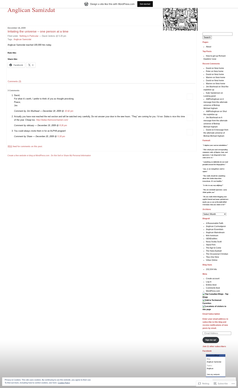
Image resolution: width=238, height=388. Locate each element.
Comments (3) (14, 81)
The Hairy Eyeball (214, 251)
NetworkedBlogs (212, 355)
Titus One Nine (212, 257)
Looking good (210, 96)
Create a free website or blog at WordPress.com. (28, 155)
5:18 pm (61, 136)
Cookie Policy (64, 383)
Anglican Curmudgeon (216, 226)
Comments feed (213, 288)
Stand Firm (210, 245)
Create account (212, 279)
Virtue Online (211, 260)
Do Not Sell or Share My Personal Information (71, 155)
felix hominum (212, 236)
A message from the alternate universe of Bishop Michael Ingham (216, 133)
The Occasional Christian (217, 254)
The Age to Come (213, 248)
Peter (208, 71)
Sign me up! (210, 340)
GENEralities (211, 239)
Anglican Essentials (214, 229)
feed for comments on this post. (25, 146)
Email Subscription (211, 314)
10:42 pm (69, 111)
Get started (145, 4)
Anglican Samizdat (31, 9)
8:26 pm (63, 125)
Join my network (213, 374)
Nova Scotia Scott (213, 242)
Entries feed (211, 285)
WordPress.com (213, 291)
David (208, 68)
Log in (208, 282)
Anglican (210, 368)
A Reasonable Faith (214, 223)
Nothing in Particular (28, 36)
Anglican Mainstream (215, 232)
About (208, 47)
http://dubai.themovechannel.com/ (52, 120)
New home (219, 68)
